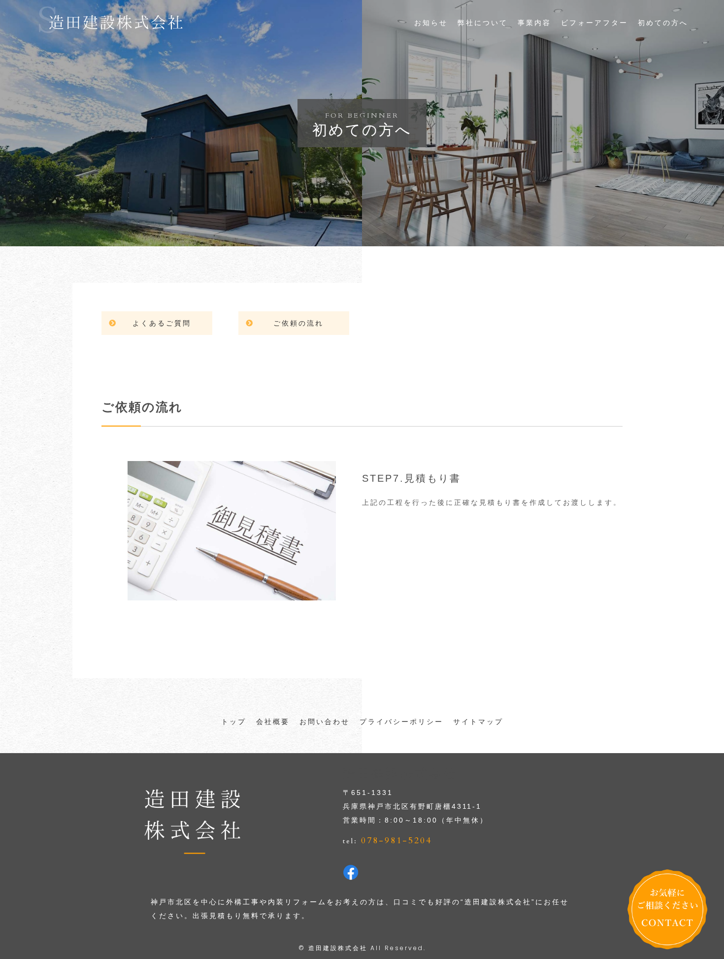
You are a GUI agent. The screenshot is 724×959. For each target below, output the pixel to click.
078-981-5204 (396, 840)
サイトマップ (478, 722)
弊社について (483, 23)
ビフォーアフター (594, 23)
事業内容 (534, 23)
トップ (233, 722)
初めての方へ (663, 23)
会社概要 (273, 722)
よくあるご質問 (161, 323)
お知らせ (431, 23)
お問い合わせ (324, 722)
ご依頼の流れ (298, 323)
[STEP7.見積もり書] (232, 593)
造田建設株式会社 (337, 948)
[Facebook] (351, 873)
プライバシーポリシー (401, 722)
